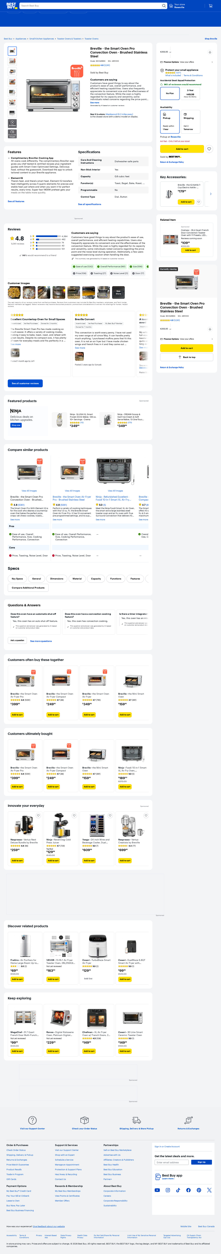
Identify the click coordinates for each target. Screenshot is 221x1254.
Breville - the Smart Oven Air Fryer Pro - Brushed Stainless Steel (72, 498)
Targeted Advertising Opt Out (172, 1236)
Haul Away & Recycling (66, 1174)
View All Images (29, 491)
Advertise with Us (112, 1155)
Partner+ (108, 1179)
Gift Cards (11, 1179)
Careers (107, 1196)
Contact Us (60, 1179)
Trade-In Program (14, 1174)
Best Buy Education (113, 1169)
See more (94, 103)
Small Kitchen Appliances (41, 38)
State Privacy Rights (66, 1236)
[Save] (209, 149)
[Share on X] (209, 1190)
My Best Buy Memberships (67, 1191)
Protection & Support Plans (68, 1169)
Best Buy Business (112, 1174)
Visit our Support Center (67, 1150)
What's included (173, 75)
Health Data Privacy (82, 1236)
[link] (25, 383)
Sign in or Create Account (167, 1146)
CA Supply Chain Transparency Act (194, 1236)
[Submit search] (164, 6)
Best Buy (8, 38)
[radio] (170, 122)
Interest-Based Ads (51, 1236)
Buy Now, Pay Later (15, 1205)
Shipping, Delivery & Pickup (19, 1155)
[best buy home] (11, 6)
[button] (210, 52)
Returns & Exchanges (16, 1159)
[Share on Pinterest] (199, 1190)
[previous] (164, 94)
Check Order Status (16, 1150)
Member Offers (62, 1200)
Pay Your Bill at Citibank (17, 1196)
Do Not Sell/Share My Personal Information (106, 1236)
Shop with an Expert (65, 1155)
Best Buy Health (111, 1164)
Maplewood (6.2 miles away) (119, 114)
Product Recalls (14, 1169)
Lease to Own (13, 1200)
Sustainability (110, 1205)
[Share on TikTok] (178, 1190)
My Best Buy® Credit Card (18, 1191)
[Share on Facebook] (188, 1190)
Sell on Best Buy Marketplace (117, 1150)
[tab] (17, 579)
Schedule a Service (64, 1159)
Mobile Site (186, 1226)
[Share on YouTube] (157, 1190)
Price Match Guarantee (17, 1164)
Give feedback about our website (49, 1226)
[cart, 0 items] (211, 6)
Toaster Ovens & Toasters (69, 38)
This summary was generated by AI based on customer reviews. (99, 259)
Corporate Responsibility (115, 1200)
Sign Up (201, 1162)
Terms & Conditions (193, 75)
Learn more (168, 1178)
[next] (209, 94)
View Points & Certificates (67, 1196)
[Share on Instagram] (167, 1190)
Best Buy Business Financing (20, 1210)
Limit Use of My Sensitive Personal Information (141, 1236)
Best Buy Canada (206, 1226)
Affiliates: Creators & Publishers (119, 1159)
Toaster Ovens (91, 38)
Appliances (21, 38)
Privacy (39, 1235)
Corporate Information (115, 1191)
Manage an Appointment (67, 1164)
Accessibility (11, 1235)
